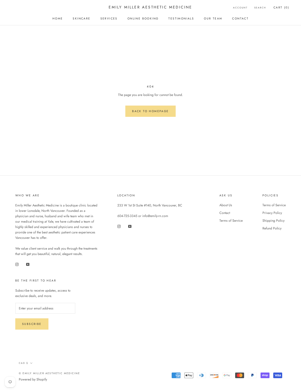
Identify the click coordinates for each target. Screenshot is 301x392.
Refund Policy (271, 228)
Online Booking (143, 18)
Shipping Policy (273, 220)
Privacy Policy (272, 212)
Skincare (81, 18)
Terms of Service (231, 220)
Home (57, 18)
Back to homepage (150, 111)
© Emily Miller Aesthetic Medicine (49, 373)
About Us (225, 205)
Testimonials (181, 18)
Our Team (213, 18)
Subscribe (32, 324)
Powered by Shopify (33, 379)
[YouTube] (27, 264)
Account (240, 7)
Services (109, 18)
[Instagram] (17, 264)
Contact (240, 18)
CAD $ (23, 363)
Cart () (281, 7)
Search (260, 7)
